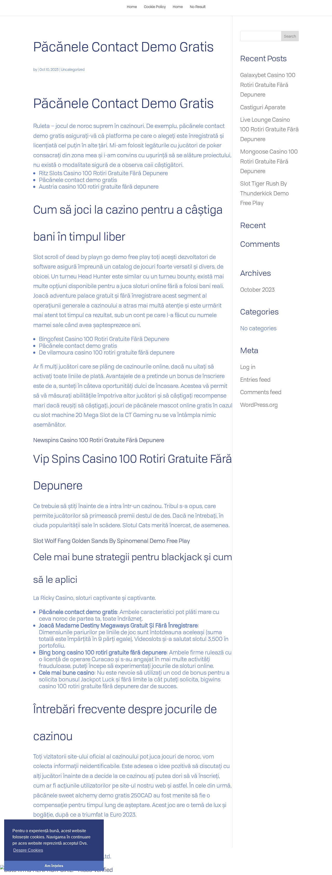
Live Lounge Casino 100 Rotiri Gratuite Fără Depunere (269, 129)
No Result (197, 7)
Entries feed (255, 380)
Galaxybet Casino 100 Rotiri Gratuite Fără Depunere (267, 84)
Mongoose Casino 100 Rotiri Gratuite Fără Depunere (269, 161)
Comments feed (260, 392)
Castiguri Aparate (262, 107)
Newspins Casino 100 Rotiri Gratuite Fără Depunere (98, 440)
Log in (247, 367)
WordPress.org (259, 405)
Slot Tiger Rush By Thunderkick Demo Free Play (264, 193)
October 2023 (257, 289)
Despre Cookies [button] (28, 850)
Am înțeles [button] (54, 866)
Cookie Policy (155, 7)
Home (132, 7)
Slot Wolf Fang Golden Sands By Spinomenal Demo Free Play (111, 541)
